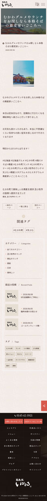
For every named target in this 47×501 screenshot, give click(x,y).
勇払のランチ (12, 258)
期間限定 (31, 360)
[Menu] (43, 4)
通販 (14, 366)
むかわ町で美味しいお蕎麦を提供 (18, 189)
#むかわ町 (18, 230)
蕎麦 (4, 196)
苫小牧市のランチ (13, 196)
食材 (7, 366)
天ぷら (19, 354)
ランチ (18, 348)
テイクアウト (20, 360)
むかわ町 (9, 348)
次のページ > (38, 206)
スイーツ (28, 354)
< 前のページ (8, 206)
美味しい (10, 272)
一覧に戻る (23, 206)
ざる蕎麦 (36, 348)
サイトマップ (35, 469)
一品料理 (9, 360)
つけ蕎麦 (27, 348)
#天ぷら (30, 230)
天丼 (9, 268)
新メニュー (10, 354)
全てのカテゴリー (14, 249)
